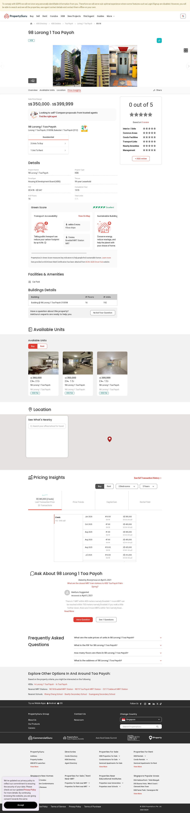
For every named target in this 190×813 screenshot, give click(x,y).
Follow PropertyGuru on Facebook (140, 703)
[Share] (159, 40)
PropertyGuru (37, 751)
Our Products (34, 724)
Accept (21, 805)
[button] (109, 439)
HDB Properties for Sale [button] (108, 756)
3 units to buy (37, 143)
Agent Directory (71, 763)
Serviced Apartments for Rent (145, 763)
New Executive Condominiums (42, 784)
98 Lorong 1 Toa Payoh (40, 385)
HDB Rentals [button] (139, 756)
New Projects (74, 16)
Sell (38, 16)
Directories (70, 751)
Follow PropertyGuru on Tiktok (161, 704)
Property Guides (36, 760)
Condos (54, 16)
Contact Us (80, 714)
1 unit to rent (37, 150)
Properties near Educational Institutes (110, 777)
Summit (106, 738)
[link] (72, 115)
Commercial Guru (40, 738)
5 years (146, 486)
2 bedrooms (124, 486)
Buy (32, 16)
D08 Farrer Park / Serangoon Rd (146, 790)
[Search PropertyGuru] (157, 726)
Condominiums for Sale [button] (108, 760)
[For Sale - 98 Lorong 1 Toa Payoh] (43, 363)
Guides (100, 16)
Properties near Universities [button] (110, 783)
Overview (33, 90)
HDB (63, 16)
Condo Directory (71, 756)
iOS (61, 703)
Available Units (47, 90)
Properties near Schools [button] (108, 787)
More (110, 16)
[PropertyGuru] (15, 16)
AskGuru (33, 756)
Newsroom (79, 720)
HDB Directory (70, 760)
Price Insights (74, 90)
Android (52, 703)
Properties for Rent (143, 751)
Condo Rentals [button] (139, 760)
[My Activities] (183, 16)
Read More (69, 611)
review (145, 122)
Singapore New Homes (41, 775)
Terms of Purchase (92, 806)
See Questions (106, 620)
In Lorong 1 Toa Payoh (44, 684)
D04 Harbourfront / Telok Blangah (146, 780)
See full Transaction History (147, 478)
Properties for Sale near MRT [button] (76, 783)
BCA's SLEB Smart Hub (94, 262)
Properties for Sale (108, 751)
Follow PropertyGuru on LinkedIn (153, 703)
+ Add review (141, 158)
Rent (45, 16)
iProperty (155, 738)
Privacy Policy (30, 790)
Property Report (133, 738)
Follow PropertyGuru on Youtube (149, 703)
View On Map (84, 216)
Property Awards (73, 738)
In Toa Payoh (61, 684)
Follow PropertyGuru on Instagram (145, 703)
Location (61, 90)
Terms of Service (58, 806)
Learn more (106, 258)
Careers (31, 728)
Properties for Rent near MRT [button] (76, 787)
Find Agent (88, 16)
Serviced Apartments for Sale (110, 763)
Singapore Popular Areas (146, 775)
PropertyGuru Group (38, 714)
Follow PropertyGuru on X (157, 704)
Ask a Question (83, 620)
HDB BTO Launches (37, 763)
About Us (32, 720)
